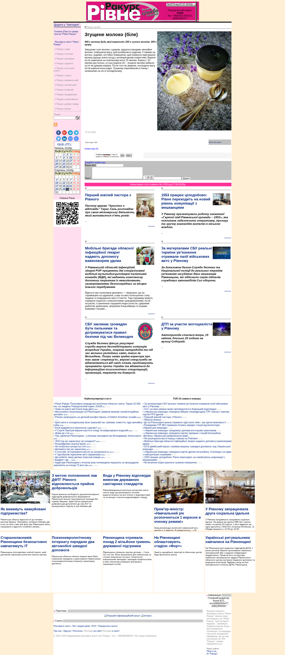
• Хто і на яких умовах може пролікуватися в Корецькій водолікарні (179, 409)
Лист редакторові (81, 626)
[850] (88, 447)
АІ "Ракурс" (212, 653)
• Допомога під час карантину (70, 449)
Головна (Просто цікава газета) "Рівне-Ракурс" (66, 32)
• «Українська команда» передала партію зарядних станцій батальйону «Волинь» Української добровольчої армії (182, 434)
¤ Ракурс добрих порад (67, 104)
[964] (96, 409)
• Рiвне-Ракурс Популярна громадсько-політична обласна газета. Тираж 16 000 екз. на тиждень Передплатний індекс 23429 (97, 405)
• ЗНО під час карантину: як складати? (75, 441)
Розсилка (77, 631)
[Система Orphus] (114, 157)
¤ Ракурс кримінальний (66, 80)
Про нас (58, 631)
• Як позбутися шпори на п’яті (70, 446)
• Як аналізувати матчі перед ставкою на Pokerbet (170, 438)
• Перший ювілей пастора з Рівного (162, 417)
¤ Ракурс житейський (65, 85)
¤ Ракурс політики (64, 54)
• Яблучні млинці (152, 419)
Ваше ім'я (90, 165)
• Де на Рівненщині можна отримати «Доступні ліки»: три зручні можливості (184, 422)
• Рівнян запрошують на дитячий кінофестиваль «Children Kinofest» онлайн (95, 417)
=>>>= (151, 226)
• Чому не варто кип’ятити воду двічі (74, 409)
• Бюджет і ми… (62, 460)
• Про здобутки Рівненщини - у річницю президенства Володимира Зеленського (97, 436)
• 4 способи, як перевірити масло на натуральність (81, 452)
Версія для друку (215, 142)
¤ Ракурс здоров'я (64, 63)
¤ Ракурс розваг (63, 108)
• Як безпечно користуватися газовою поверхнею (170, 462)
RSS (94, 626)
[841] (88, 444)
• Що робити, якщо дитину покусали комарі (77, 457)
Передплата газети (107, 626)
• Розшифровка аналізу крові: (70, 444)
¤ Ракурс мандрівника (66, 94)
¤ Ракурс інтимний (64, 89)
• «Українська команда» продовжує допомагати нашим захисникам (179, 430)
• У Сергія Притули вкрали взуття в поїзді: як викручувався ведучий (91, 430)
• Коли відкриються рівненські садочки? (75, 428)
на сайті (97, 631)
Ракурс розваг (93, 27)
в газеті (115, 631)
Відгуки (67, 631)
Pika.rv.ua (211, 651)
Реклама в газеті (62, 626)
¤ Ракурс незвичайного (66, 99)
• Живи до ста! (61, 433)
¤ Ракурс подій (62, 49)
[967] (88, 449)
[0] (103, 406)
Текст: (88, 178)
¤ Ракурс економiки (64, 58)
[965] (65, 415)
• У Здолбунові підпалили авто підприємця (77, 454)
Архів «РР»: (64, 144)
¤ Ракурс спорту (63, 75)
